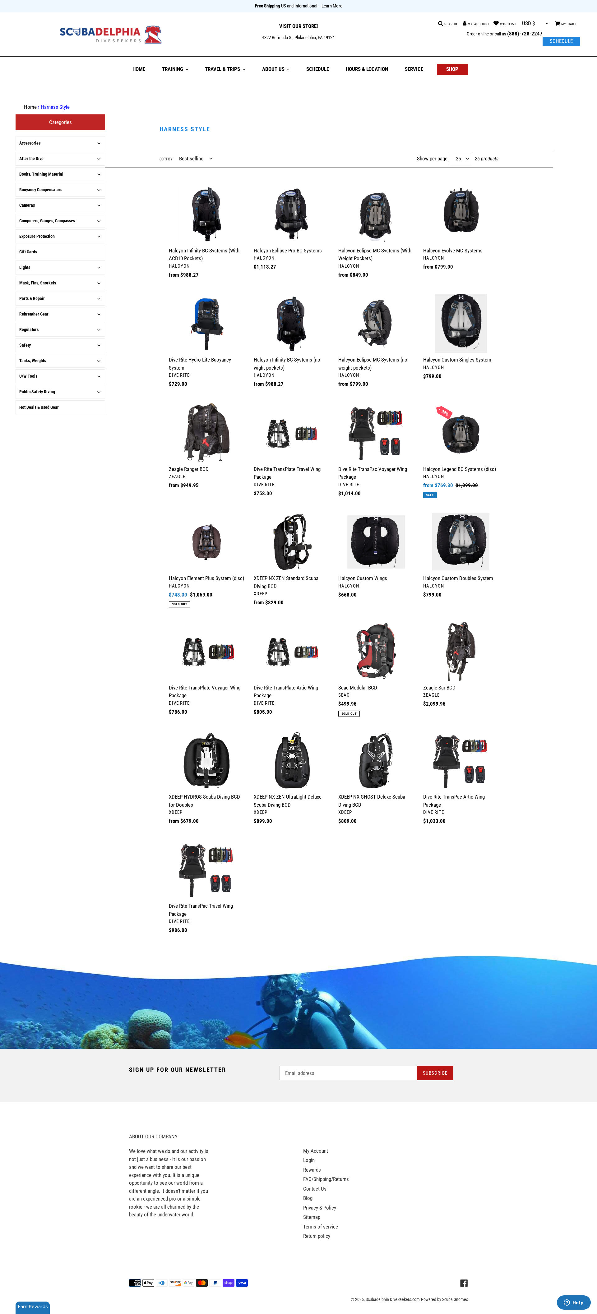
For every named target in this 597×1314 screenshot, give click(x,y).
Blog (307, 1198)
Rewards (312, 1170)
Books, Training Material (41, 174)
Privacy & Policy (319, 1208)
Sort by (166, 159)
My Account (315, 1151)
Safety (25, 345)
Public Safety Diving (37, 391)
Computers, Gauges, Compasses (47, 220)
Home (30, 107)
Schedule (561, 41)
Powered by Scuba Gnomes (444, 1299)
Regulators (29, 329)
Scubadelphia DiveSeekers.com (393, 1299)
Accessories (29, 143)
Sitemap (311, 1217)
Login (309, 1160)
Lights (24, 267)
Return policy (316, 1236)
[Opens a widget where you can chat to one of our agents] (574, 1303)
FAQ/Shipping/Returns (326, 1179)
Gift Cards (28, 251)
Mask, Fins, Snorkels (37, 282)
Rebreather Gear (34, 313)
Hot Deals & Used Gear (39, 407)
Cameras (27, 205)
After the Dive (31, 158)
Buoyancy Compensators (40, 189)
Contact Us (314, 1189)
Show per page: (433, 158)
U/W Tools (28, 376)
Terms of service (320, 1227)
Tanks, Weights (32, 360)
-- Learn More (330, 6)
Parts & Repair (32, 298)
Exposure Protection (37, 236)
